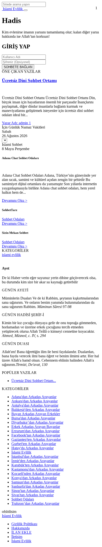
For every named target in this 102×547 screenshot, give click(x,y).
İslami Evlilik (21, 452)
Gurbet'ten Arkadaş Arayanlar (33, 444)
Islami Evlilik (13, 9)
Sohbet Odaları (13, 219)
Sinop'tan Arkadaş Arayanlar (32, 491)
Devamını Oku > (14, 200)
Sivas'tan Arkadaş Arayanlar (32, 495)
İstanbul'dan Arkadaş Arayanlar (34, 457)
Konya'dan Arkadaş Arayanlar (34, 478)
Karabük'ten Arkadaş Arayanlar (35, 465)
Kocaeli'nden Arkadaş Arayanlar (35, 474)
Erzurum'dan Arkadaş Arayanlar (35, 431)
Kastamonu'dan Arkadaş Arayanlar (37, 469)
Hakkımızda (20, 528)
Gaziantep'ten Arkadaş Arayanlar (36, 439)
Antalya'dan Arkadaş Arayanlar (34, 405)
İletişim (16, 537)
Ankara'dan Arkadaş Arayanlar (34, 401)
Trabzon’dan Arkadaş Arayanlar (35, 503)
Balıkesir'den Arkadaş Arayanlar (35, 410)
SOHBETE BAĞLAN (18, 67)
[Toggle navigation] (26, 10)
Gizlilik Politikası (24, 524)
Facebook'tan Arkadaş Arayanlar (35, 435)
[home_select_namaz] (4, 140)
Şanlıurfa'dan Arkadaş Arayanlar (35, 486)
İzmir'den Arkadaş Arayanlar (32, 461)
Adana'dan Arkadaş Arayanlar (33, 397)
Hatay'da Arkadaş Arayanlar (32, 448)
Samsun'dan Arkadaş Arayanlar (34, 482)
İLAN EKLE (21, 532)
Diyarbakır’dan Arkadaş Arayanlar (37, 422)
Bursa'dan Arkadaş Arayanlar (33, 418)
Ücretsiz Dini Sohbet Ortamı (29, 80)
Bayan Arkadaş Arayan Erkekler (35, 414)
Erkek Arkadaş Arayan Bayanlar (35, 427)
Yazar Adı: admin (15, 123)
